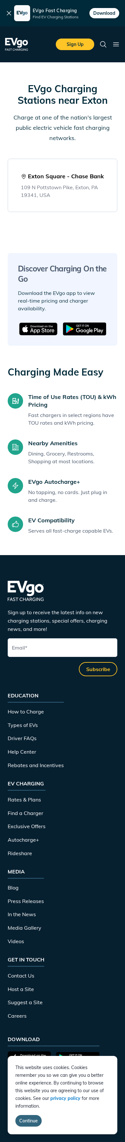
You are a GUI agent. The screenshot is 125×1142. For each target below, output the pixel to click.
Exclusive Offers (27, 826)
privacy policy (65, 1098)
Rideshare (20, 853)
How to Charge (26, 711)
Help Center (22, 751)
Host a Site (21, 989)
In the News (22, 914)
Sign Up (75, 44)
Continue (28, 1121)
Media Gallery (24, 928)
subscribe (98, 669)
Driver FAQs (22, 738)
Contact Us (21, 975)
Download (104, 13)
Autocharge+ (23, 840)
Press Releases (26, 901)
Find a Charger (25, 813)
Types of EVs (23, 725)
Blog (13, 887)
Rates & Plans (24, 799)
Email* (19, 647)
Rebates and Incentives (36, 765)
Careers (17, 1016)
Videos (16, 941)
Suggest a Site (25, 1002)
